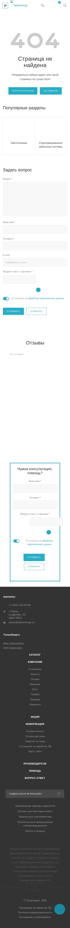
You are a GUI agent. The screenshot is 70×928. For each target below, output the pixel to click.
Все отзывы (17, 354)
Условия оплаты (35, 731)
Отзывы (35, 679)
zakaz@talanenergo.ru (21, 622)
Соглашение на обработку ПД (35, 746)
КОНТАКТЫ (9, 597)
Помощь (35, 771)
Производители (35, 763)
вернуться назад (22, 91)
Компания (35, 662)
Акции (35, 717)
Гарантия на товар (35, 741)
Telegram (30, 887)
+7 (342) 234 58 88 (20, 605)
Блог (35, 689)
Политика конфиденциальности (35, 912)
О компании (35, 669)
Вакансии (35, 684)
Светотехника (19, 142)
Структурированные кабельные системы (50, 144)
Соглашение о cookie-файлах (35, 917)
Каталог (35, 654)
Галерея (35, 694)
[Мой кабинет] (49, 5)
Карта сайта (35, 751)
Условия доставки (35, 736)
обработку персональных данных (46, 298)
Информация (35, 724)
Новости (35, 674)
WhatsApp (39, 887)
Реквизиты (35, 704)
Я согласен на (38, 298)
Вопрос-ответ (35, 778)
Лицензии (35, 699)
